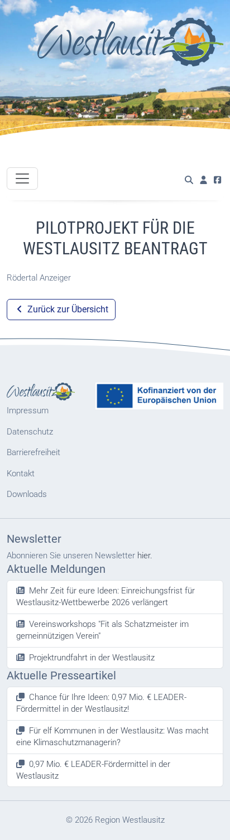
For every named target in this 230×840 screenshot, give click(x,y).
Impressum (28, 410)
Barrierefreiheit (33, 452)
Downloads (27, 494)
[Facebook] (217, 180)
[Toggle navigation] (22, 178)
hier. (144, 556)
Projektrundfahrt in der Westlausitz (92, 658)
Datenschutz (30, 432)
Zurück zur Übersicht (66, 309)
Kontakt (21, 474)
